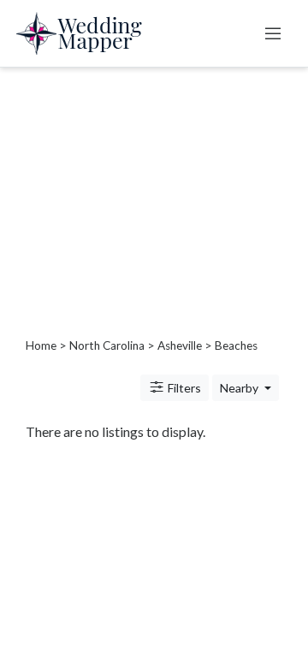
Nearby (240, 388)
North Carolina (107, 345)
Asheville (179, 345)
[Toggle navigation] (273, 33)
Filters (183, 388)
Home (41, 345)
